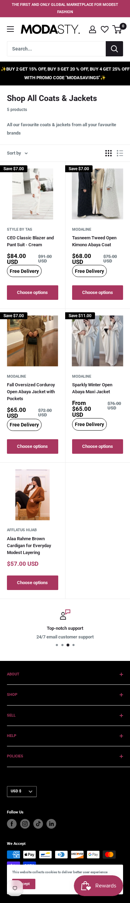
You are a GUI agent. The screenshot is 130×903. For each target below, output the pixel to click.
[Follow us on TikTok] (38, 824)
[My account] (92, 29)
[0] (117, 29)
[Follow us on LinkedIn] (51, 824)
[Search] (114, 48)
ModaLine (81, 229)
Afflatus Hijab (22, 530)
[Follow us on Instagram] (25, 824)
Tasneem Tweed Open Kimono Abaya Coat (94, 241)
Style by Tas (19, 229)
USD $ (16, 791)
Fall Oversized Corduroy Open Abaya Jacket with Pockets (31, 391)
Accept (24, 884)
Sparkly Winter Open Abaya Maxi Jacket (92, 388)
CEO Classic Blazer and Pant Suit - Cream (30, 241)
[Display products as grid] (108, 153)
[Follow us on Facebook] (12, 824)
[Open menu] (10, 29)
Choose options (32, 292)
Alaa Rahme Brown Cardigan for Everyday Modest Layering (29, 545)
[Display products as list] (120, 153)
